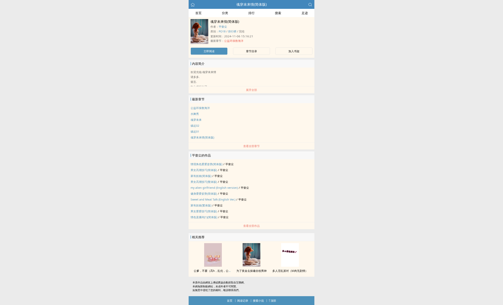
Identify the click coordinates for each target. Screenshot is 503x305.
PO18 (222, 31)
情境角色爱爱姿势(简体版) (206, 164)
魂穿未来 (196, 120)
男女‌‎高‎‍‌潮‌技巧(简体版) (204, 170)
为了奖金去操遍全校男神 (251, 271)
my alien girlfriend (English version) (214, 188)
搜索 (278, 13)
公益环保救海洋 (233, 41)
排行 (251, 13)
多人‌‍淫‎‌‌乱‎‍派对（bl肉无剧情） (290, 271)
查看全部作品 (251, 226)
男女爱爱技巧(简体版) (204, 211)
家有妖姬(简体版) (201, 176)
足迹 (305, 13)
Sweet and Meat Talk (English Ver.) (213, 199)
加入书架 (293, 51)
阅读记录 (242, 300)
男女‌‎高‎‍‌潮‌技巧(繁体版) (204, 182)
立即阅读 (209, 51)
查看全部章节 (251, 146)
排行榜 (232, 31)
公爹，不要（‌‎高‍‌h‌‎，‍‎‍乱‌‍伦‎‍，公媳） (214, 271)
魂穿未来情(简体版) (251, 4)
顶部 (273, 300)
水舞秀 (195, 114)
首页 (198, 13)
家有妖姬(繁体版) (201, 205)
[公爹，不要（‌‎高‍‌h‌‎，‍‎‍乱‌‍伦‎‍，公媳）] (213, 265)
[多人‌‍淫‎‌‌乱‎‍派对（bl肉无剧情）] (290, 265)
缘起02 (195, 125)
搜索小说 (258, 300)
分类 (225, 13)
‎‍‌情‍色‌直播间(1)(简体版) (204, 217)
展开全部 (251, 90)
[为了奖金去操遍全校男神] (251, 265)
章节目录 (251, 51)
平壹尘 (223, 26)
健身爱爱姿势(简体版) (204, 193)
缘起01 (195, 131)
